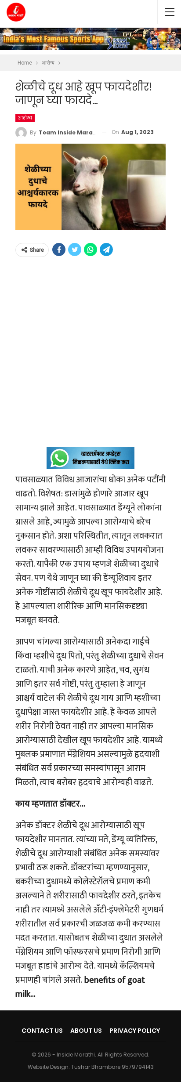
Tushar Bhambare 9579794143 (112, 1067)
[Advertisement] (90, 356)
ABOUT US (86, 1030)
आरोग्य (25, 118)
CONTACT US (42, 1030)
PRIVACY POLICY (134, 1030)
